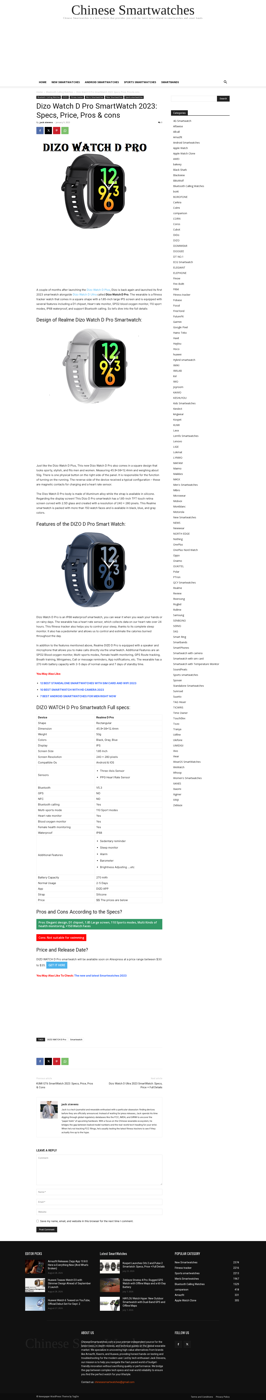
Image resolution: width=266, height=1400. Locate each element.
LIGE (176, 446)
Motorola (178, 512)
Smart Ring (179, 637)
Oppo (176, 555)
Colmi (176, 207)
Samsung (178, 615)
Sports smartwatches (140, 82)
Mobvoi (177, 501)
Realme (177, 588)
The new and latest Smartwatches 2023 (100, 975)
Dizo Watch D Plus (98, 289)
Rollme (177, 609)
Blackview (179, 175)
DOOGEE (178, 251)
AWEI (176, 159)
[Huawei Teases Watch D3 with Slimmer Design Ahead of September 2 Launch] (35, 1285)
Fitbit (176, 289)
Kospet (177, 419)
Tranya (177, 729)
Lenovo (177, 441)
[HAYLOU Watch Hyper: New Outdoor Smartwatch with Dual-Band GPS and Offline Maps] (110, 1304)
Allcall (176, 131)
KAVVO (177, 392)
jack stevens (46, 122)
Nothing (178, 539)
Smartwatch (76, 1039)
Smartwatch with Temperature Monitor (196, 664)
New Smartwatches (66, 82)
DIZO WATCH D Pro (56, 1039)
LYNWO (177, 457)
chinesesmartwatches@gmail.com (114, 1382)
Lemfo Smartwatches (186, 436)
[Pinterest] (56, 130)
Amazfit (177, 137)
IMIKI (176, 365)
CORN (176, 218)
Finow (176, 278)
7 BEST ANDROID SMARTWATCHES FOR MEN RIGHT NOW (78, 696)
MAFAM (178, 463)
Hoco (176, 349)
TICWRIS (178, 707)
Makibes (178, 474)
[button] (225, 82)
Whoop (177, 772)
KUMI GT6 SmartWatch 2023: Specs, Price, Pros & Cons (64, 1085)
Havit (176, 338)
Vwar (176, 756)
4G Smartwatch (182, 121)
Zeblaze (177, 805)
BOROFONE (180, 197)
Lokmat (177, 452)
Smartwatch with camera (187, 653)
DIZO (65, 97)
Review (177, 593)
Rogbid (177, 604)
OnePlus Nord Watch (185, 550)
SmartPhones (181, 647)
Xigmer (177, 794)
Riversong (179, 599)
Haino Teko (180, 332)
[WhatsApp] (65, 130)
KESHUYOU (180, 398)
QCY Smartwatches (184, 582)
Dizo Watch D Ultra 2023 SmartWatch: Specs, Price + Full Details (135, 1085)
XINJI (176, 799)
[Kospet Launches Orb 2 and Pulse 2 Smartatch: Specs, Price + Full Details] (110, 1267)
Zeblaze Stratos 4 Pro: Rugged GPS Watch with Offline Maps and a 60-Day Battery (144, 1283)
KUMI (176, 425)
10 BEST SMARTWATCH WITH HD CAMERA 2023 (72, 689)
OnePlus (178, 544)
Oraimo (177, 560)
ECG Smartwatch (183, 262)
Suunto (177, 696)
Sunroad (178, 691)
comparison (180, 213)
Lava (176, 430)
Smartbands (170, 82)
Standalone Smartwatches (188, 685)
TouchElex (179, 718)
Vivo (175, 751)
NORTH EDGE (181, 533)
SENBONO (179, 620)
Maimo (177, 468)
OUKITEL (178, 566)
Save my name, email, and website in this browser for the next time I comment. (86, 1221)
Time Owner (180, 713)
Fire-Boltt (178, 284)
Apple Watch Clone (184, 153)
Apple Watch (180, 148)
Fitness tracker (77, 97)
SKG (175, 631)
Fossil (176, 305)
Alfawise (178, 126)
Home (43, 82)
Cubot (176, 229)
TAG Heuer (179, 702)
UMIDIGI (178, 745)
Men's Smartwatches (94, 97)
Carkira (177, 202)
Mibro (176, 490)
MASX (176, 479)
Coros (176, 224)
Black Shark (180, 169)
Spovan (177, 680)
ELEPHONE (179, 273)
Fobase (177, 300)
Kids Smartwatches (184, 403)
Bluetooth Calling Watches (59, 92)
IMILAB (177, 370)
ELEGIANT (179, 267)
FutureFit (178, 316)
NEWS (176, 522)
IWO (175, 381)
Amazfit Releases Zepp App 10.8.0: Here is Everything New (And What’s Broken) (68, 1265)
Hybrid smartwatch (184, 360)
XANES (177, 783)
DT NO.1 (178, 256)
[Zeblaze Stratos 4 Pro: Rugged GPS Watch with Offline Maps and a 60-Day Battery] (110, 1285)
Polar (176, 571)
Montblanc (179, 506)
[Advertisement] (133, 50)
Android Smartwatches (102, 82)
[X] (48, 130)
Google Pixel (180, 327)
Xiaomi (177, 789)
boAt (176, 191)
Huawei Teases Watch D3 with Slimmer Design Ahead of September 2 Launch (69, 1283)
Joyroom (178, 387)
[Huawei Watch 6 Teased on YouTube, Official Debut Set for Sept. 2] (35, 1304)
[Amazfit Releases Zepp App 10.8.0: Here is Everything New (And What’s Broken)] (35, 1267)
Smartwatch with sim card (188, 658)
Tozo (176, 723)
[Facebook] (40, 130)
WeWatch (178, 767)
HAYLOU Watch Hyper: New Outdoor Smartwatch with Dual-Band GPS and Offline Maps (144, 1302)
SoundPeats (180, 669)
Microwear (179, 495)
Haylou (177, 343)
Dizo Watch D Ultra (85, 294)
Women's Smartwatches (187, 778)
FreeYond (178, 311)
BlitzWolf (178, 180)
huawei (177, 354)
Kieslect (177, 408)
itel (175, 376)
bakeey (177, 164)
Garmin (177, 322)
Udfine (177, 734)
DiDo (176, 235)
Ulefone (177, 740)
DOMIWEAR (180, 245)
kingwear (178, 414)
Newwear (178, 528)
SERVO (177, 626)
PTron (176, 577)
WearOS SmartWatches (187, 761)
